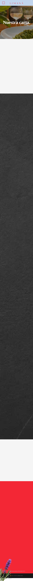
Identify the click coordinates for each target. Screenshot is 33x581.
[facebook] (14, 530)
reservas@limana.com (16, 511)
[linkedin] (16, 530)
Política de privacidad (17, 532)
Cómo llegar (17, 500)
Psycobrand (18, 575)
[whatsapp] (20, 530)
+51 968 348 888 (16, 510)
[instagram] (18, 530)
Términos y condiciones (17, 534)
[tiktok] (12, 530)
